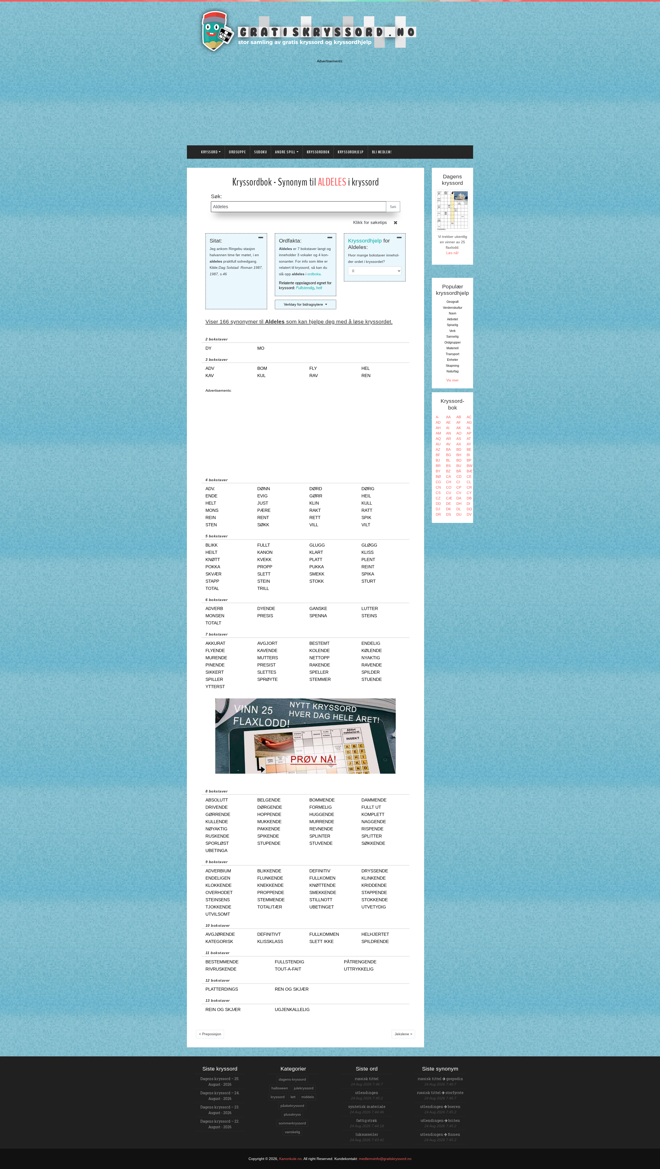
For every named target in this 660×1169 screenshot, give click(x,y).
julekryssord (304, 1088)
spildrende (375, 941)
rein (210, 517)
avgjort (267, 643)
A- (437, 417)
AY (469, 444)
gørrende (217, 814)
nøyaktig (216, 828)
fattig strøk (366, 1120)
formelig (320, 807)
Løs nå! (452, 253)
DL (458, 509)
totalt (213, 623)
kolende (319, 650)
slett (263, 574)
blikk (211, 545)
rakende (319, 665)
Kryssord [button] (209, 152)
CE (469, 476)
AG (469, 422)
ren (365, 375)
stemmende (271, 899)
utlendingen (366, 1092)
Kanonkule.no (290, 1159)
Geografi (453, 302)
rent (263, 517)
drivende (216, 807)
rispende (372, 828)
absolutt (216, 800)
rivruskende (220, 969)
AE (448, 422)
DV (469, 514)
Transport (452, 354)
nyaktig (370, 657)
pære (263, 510)
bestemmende (221, 961)
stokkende (374, 899)
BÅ (458, 471)
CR (469, 487)
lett (293, 1097)
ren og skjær (292, 989)
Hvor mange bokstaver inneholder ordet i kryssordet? (373, 258)
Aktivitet (452, 319)
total (212, 588)
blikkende (269, 871)
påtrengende (360, 961)
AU (438, 444)
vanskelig (292, 1132)
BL (448, 460)
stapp (212, 581)
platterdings (221, 989)
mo (260, 348)
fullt (263, 545)
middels (307, 1097)
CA (448, 476)
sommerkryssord (292, 1123)
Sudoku (260, 152)
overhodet (219, 892)
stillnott (320, 899)
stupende (268, 843)
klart (316, 552)
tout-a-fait (288, 969)
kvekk (264, 559)
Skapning (452, 366)
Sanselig (452, 336)
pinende (215, 665)
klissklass (270, 941)
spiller (214, 679)
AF (458, 422)
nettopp (319, 657)
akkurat (215, 643)
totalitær (269, 907)
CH (448, 482)
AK (458, 428)
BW (469, 466)
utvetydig (373, 907)
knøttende (322, 885)
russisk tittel (367, 1078)
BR (438, 466)
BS (448, 466)
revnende (321, 828)
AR (448, 439)
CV (458, 493)
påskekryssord (292, 1106)
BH (458, 455)
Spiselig (452, 325)
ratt (366, 510)
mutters (267, 657)
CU (448, 493)
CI (458, 482)
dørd (315, 488)
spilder (370, 672)
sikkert (214, 672)
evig (262, 496)
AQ (438, 439)
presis (265, 615)
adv (209, 368)
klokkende (218, 885)
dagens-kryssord (292, 1079)
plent (368, 559)
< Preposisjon (210, 1034)
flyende (215, 650)
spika (367, 574)
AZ (438, 449)
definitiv (319, 871)
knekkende (270, 885)
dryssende (374, 871)
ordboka (314, 274)
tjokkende (218, 907)
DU (458, 514)
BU (458, 466)
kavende (267, 650)
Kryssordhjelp (351, 152)
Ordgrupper (452, 342)
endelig (370, 643)
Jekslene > (403, 1034)
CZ (438, 498)
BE (469, 449)
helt (319, 288)
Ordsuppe (237, 152)
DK (448, 509)
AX (458, 444)
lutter (369, 608)
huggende (321, 814)
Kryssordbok (318, 152)
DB (469, 498)
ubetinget (321, 907)
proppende (270, 892)
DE (448, 504)
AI (447, 428)
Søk (393, 207)
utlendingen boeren (440, 1106)
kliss (367, 552)
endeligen (217, 878)
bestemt (319, 643)
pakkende (268, 828)
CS (438, 493)
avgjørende (220, 934)
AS (458, 439)
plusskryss (292, 1114)
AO (458, 433)
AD (438, 422)
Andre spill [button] (285, 152)
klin (314, 503)
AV (448, 444)
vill (313, 524)
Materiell (453, 348)
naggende (373, 821)
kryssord (278, 1097)
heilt (211, 552)
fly (313, 368)
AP (469, 433)
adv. (210, 488)
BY (438, 471)
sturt (368, 581)
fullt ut (371, 807)
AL (469, 428)
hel (365, 368)
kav (209, 375)
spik (366, 517)
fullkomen (322, 878)
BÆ (470, 471)
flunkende (270, 878)
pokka (212, 566)
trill (263, 588)
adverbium (218, 871)
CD (458, 476)
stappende (374, 892)
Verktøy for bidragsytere (304, 304)
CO (448, 487)
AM (438, 433)
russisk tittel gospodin (440, 1078)
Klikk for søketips (370, 222)
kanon (265, 552)
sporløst (217, 843)
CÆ (449, 498)
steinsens (217, 899)
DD (438, 504)
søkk (263, 524)
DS (448, 514)
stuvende (321, 843)
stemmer (320, 679)
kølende (371, 650)
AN (448, 433)
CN (438, 487)
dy (208, 348)
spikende (268, 836)
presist (266, 665)
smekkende (322, 892)
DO (469, 509)
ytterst (215, 686)
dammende (373, 800)
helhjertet (375, 934)
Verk (452, 331)
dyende (266, 608)
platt (315, 559)
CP (458, 487)
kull (366, 503)
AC (469, 417)
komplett (372, 814)
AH (438, 428)
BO (458, 460)
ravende (371, 665)
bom (262, 368)
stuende (371, 679)
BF (438, 455)
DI (468, 504)
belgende (268, 800)
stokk (316, 581)
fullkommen (324, 934)
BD (458, 449)
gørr (315, 496)
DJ (438, 509)
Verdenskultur (452, 308)
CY (469, 493)
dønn (263, 488)
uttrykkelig (359, 969)
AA (448, 417)
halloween (279, 1088)
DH (458, 504)
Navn (452, 313)
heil (366, 496)
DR (438, 514)
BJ (438, 460)
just (262, 503)
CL (469, 482)
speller (318, 672)
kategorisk (219, 941)
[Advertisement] (330, 101)
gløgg (369, 545)
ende (211, 496)
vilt (365, 524)
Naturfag (453, 371)
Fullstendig (305, 288)
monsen (214, 615)
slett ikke (321, 941)
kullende (216, 821)
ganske (318, 608)
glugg (317, 545)
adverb (214, 608)
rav (313, 375)
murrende (321, 821)
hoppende (269, 814)
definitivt (269, 934)
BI (468, 455)
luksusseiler (367, 1134)
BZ (448, 471)
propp (264, 566)
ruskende (217, 836)
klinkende (373, 878)
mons (211, 510)
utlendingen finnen (440, 1134)
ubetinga (216, 850)
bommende (322, 800)
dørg (367, 488)
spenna (318, 615)
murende (216, 657)
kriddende (374, 885)
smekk (316, 574)
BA (448, 449)
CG (438, 482)
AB (458, 417)
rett (314, 517)
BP (469, 460)
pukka (316, 566)
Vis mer (452, 380)
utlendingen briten (440, 1120)
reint (367, 566)
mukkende (269, 821)
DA (458, 498)
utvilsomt (217, 914)
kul (261, 375)
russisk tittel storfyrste (440, 1092)
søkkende (373, 843)
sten (211, 524)
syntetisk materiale (366, 1106)
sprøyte (267, 679)
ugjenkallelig (292, 1009)
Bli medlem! (382, 152)
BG (448, 455)
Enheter (452, 360)
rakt (315, 510)
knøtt (212, 559)
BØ (438, 476)
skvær (213, 574)
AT (469, 439)
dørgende (269, 807)
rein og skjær (223, 1009)
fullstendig (289, 961)
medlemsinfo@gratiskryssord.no (385, 1159)
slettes (266, 672)
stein (263, 581)
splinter (319, 836)
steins (369, 615)
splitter (371, 836)
